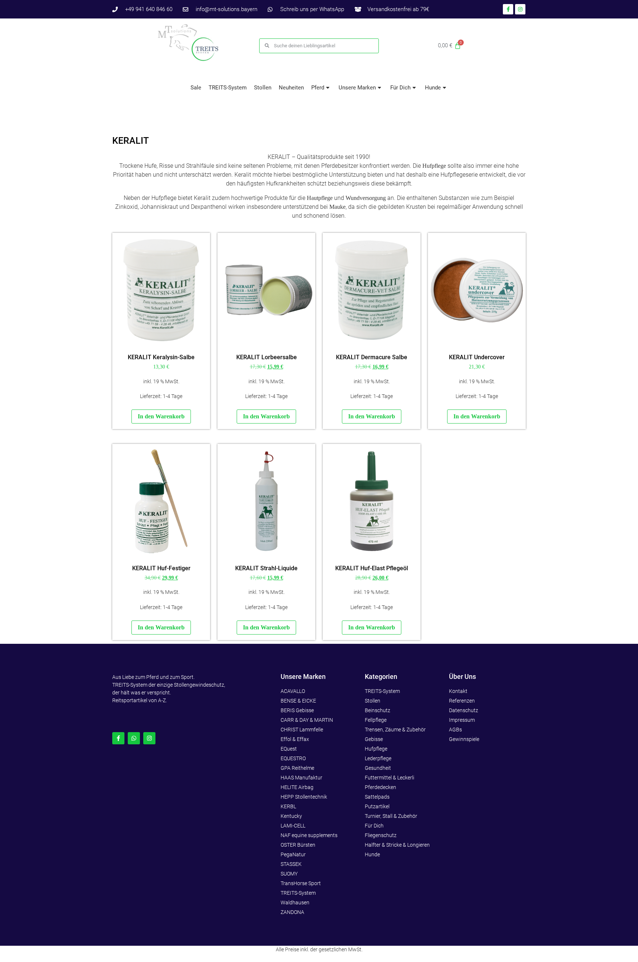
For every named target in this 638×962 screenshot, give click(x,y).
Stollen (262, 87)
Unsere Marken (357, 87)
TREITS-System (228, 87)
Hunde (433, 87)
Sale (196, 87)
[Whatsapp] (134, 738)
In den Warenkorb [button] (161, 416)
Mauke (337, 207)
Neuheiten (291, 87)
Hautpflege (320, 198)
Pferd (317, 87)
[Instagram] (149, 738)
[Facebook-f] (118, 738)
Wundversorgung (366, 198)
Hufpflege (434, 166)
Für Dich (400, 87)
